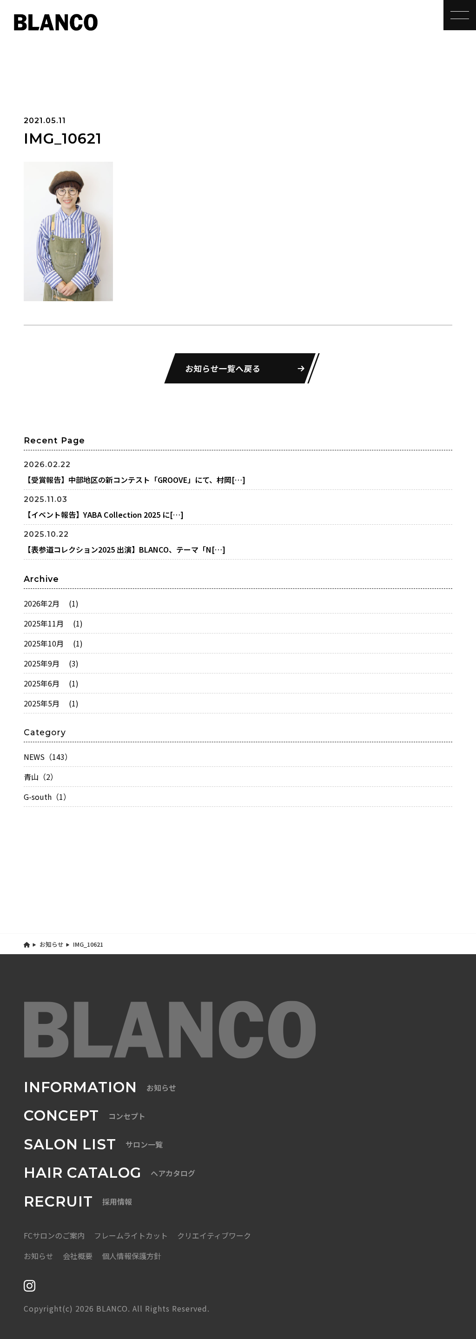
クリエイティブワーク (214, 1235)
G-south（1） (47, 796)
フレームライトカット (131, 1235)
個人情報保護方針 (131, 1255)
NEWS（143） (48, 756)
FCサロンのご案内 (54, 1235)
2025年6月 (51, 683)
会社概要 (78, 1255)
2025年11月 (53, 623)
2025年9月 (51, 663)
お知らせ (52, 944)
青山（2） (41, 776)
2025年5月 (51, 703)
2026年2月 (51, 603)
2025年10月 (53, 643)
